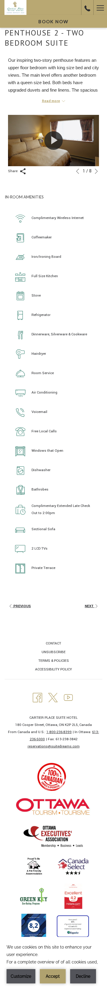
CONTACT (53, 643)
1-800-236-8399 (59, 732)
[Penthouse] (53, 140)
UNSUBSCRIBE (54, 652)
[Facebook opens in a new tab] (37, 697)
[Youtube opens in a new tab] (68, 697)
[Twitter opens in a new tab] (53, 697)
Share (13, 171)
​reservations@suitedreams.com (54, 746)
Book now (53, 21)
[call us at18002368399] (87, 7)
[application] (53, 963)
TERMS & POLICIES (53, 660)
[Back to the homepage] (15, 7)
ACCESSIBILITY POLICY (53, 669)
